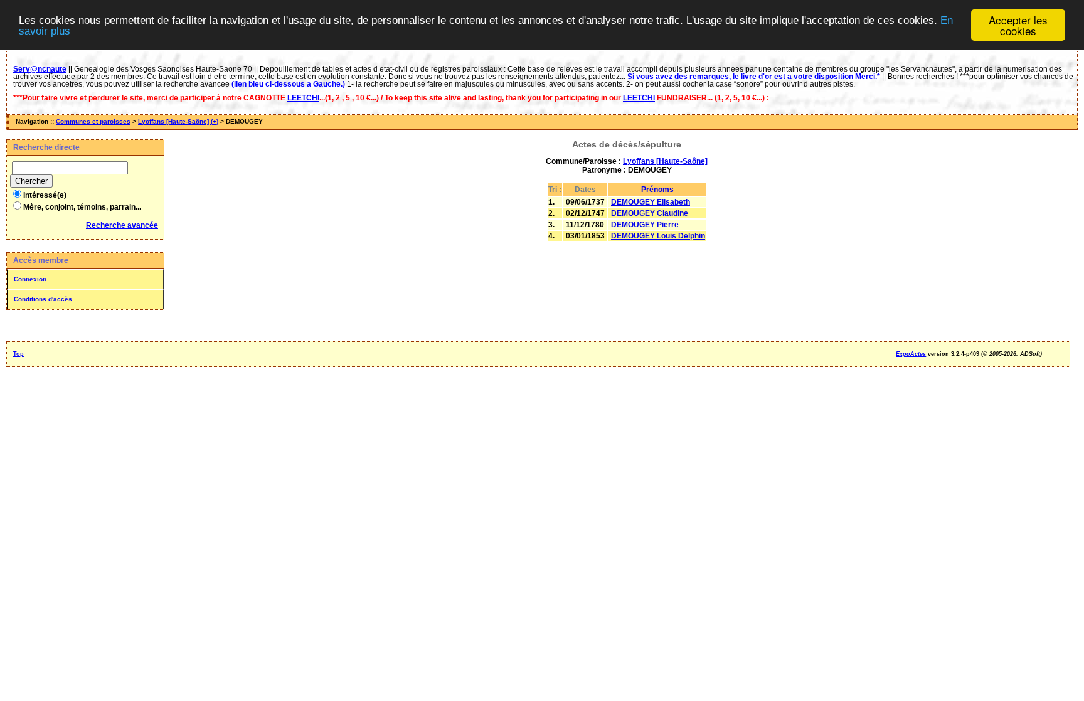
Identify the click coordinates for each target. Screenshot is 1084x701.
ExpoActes (911, 354)
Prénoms (657, 189)
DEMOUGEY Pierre (645, 224)
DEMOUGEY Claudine (649, 213)
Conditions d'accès (43, 299)
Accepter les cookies (1018, 25)
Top (18, 354)
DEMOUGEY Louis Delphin (658, 236)
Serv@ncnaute (39, 69)
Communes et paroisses (93, 121)
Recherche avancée (122, 225)
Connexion (30, 279)
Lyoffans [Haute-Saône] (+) (178, 121)
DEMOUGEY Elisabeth (650, 202)
